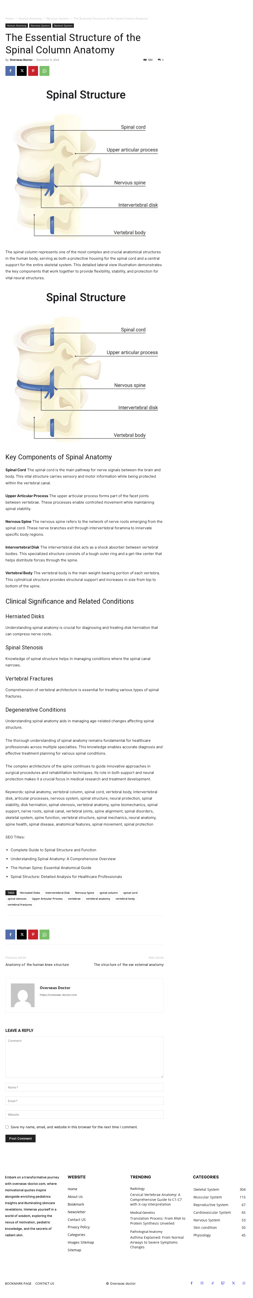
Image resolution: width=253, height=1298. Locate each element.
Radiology (137, 1189)
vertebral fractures (20, 904)
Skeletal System (63, 25)
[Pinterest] (33, 71)
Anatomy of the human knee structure (37, 964)
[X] (22, 71)
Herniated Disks (30, 892)
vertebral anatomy (98, 898)
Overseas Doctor (21, 60)
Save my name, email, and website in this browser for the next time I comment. (74, 1127)
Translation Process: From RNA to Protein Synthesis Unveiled (157, 1221)
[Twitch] (223, 1283)
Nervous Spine (84, 892)
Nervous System (57, 18)
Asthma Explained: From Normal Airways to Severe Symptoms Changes (157, 1242)
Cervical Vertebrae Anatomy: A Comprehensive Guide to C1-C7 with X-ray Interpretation (156, 1199)
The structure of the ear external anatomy (129, 964)
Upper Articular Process (47, 898)
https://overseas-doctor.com (58, 995)
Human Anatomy (30, 18)
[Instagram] (202, 1283)
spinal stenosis (17, 898)
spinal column (109, 892)
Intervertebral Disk (57, 892)
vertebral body (125, 898)
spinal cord (130, 892)
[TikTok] (213, 1283)
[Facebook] (10, 71)
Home (9, 18)
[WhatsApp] (44, 71)
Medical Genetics (142, 1213)
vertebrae (74, 898)
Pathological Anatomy (146, 1232)
